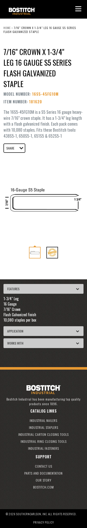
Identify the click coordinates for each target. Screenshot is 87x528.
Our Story (44, 480)
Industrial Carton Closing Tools (43, 434)
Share (10, 148)
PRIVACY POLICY (43, 522)
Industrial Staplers (43, 427)
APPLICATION (15, 331)
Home (7, 28)
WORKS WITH (15, 343)
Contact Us (43, 466)
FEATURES (13, 288)
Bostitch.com (43, 487)
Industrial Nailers (43, 420)
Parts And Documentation (43, 473)
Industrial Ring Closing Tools (44, 441)
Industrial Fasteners (43, 448)
